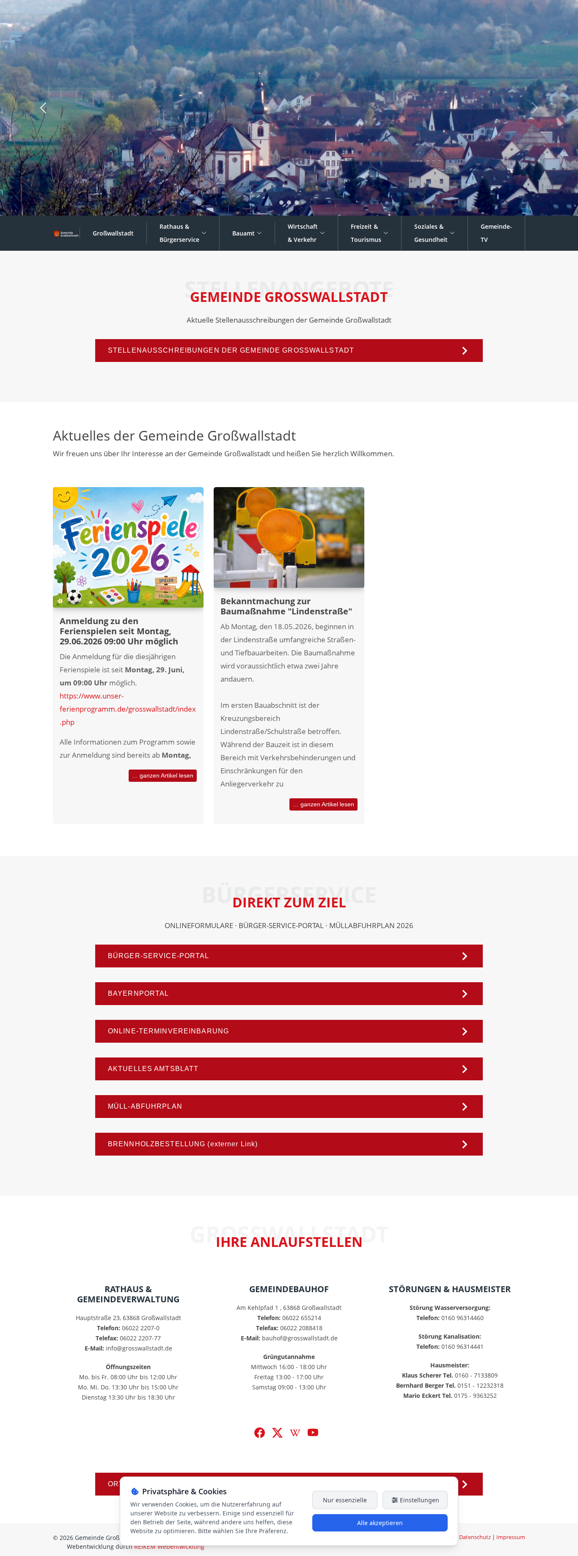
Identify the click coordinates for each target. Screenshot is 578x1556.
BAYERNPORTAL (138, 993)
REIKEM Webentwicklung (169, 1546)
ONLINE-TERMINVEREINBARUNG (168, 1031)
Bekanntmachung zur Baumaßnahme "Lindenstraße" (286, 606)
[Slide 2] (289, 202)
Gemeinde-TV (496, 233)
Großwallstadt (113, 233)
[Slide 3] (297, 202)
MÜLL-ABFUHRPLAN (145, 1106)
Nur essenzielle (345, 1500)
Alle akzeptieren (380, 1523)
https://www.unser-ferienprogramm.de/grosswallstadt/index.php (128, 709)
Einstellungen (418, 1500)
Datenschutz (475, 1537)
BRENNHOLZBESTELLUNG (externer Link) (183, 1144)
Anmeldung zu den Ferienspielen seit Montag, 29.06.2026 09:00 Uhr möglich (119, 631)
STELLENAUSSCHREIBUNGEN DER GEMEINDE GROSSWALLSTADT (231, 350)
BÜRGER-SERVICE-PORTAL (158, 955)
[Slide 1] (281, 202)
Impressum (510, 1537)
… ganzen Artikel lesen (162, 775)
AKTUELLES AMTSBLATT (153, 1068)
